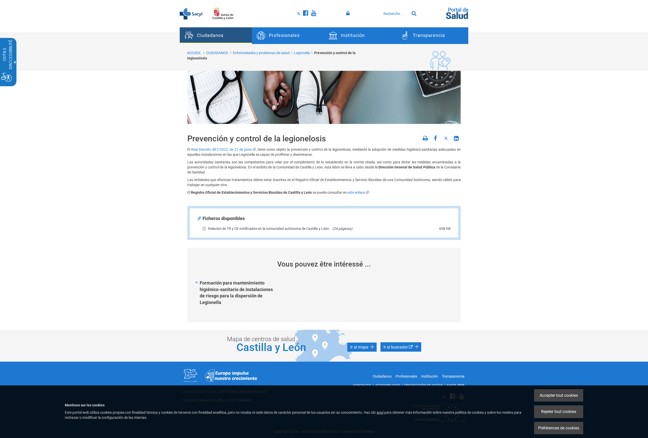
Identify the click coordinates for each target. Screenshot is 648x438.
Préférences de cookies (558, 428)
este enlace (356, 192)
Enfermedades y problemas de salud (261, 53)
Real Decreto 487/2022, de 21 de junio (221, 149)
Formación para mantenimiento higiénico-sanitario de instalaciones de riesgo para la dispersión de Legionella (236, 292)
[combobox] (395, 13)
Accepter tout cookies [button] (559, 395)
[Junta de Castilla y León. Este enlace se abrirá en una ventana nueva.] (222, 13)
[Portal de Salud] (457, 13)
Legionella (302, 53)
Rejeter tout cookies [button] (558, 411)
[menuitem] (216, 35)
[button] (362, 347)
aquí (380, 412)
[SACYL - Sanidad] (191, 13)
